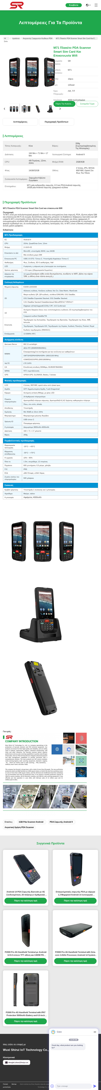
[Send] (95, 1086)
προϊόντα (15, 38)
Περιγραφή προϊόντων (56, 122)
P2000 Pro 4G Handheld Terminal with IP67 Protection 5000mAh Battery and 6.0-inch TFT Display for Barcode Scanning (25, 1014)
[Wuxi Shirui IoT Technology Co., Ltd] (16, 5)
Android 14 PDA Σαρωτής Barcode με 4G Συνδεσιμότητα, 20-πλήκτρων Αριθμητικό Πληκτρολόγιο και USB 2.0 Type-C (25, 893)
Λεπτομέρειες (20, 122)
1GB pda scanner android (31, 822)
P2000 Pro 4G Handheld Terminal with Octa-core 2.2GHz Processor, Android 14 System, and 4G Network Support (75, 954)
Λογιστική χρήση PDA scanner (19, 827)
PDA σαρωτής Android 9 (61, 822)
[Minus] (94, 1031)
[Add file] (52, 1086)
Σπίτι (6, 38)
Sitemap (14, 1084)
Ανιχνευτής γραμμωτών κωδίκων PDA (37, 38)
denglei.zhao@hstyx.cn (18, 1062)
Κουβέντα (73, 5)
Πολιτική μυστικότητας (7, 1085)
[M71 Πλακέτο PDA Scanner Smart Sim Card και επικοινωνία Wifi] (32, 72)
